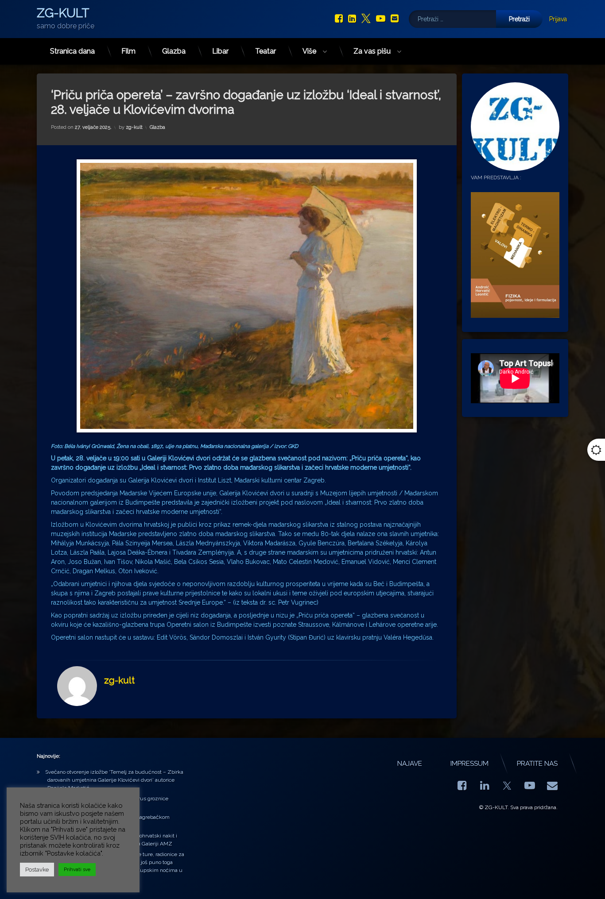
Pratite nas (537, 764)
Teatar (265, 51)
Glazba (174, 51)
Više (309, 51)
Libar (220, 51)
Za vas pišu (372, 51)
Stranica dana (72, 51)
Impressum (469, 764)
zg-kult (134, 127)
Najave (409, 764)
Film (128, 51)
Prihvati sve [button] (77, 869)
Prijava (558, 19)
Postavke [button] (37, 869)
